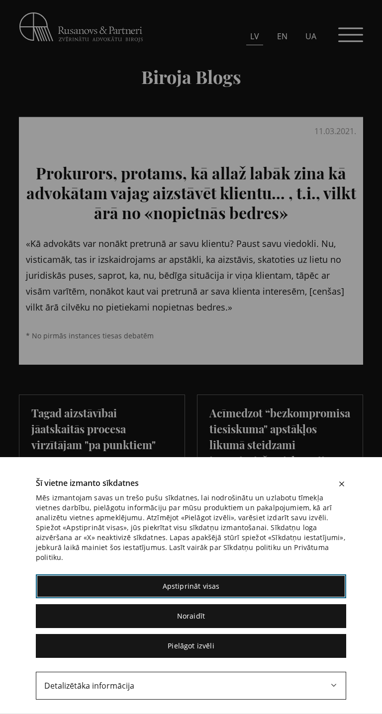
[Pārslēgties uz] (105, 110)
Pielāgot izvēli (191, 645)
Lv (254, 36)
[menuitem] (254, 36)
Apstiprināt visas (191, 586)
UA (310, 36)
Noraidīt (191, 616)
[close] (342, 484)
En (282, 36)
